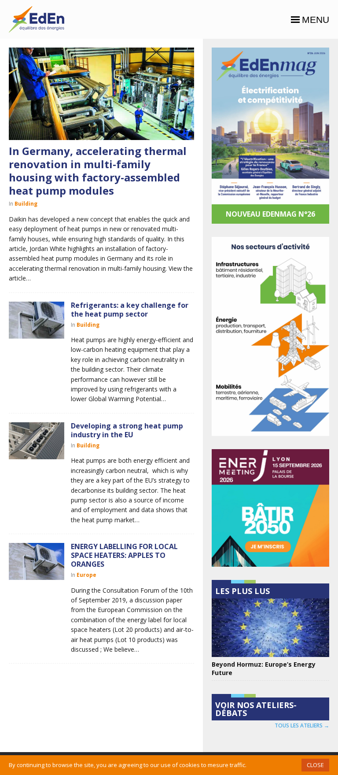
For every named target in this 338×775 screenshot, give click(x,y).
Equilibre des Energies (36, 19)
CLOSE (315, 765)
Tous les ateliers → (302, 725)
